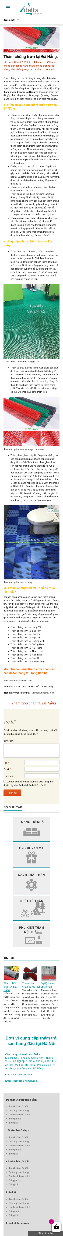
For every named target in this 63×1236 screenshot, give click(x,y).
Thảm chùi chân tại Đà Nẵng (31, 703)
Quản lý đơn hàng (19, 1110)
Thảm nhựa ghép (19, 455)
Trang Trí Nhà (31, 821)
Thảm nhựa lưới (18, 251)
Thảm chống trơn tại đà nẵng (18, 78)
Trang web (9, 776)
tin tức (39, 62)
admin (51, 69)
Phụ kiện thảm (31, 929)
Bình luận (8, 740)
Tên (6, 762)
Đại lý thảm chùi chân (47, 985)
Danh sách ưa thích (19, 1114)
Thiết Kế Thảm (31, 901)
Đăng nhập (15, 1118)
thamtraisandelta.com (21, 680)
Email (7, 769)
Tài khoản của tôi (18, 1106)
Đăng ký (13, 1122)
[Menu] (8, 7)
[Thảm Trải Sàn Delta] (31, 8)
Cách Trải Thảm (31, 874)
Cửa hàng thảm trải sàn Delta (22, 1054)
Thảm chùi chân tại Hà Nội (31, 985)
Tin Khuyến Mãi (31, 848)
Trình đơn (9, 20)
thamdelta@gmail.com (43, 692)
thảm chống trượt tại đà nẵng (26, 69)
